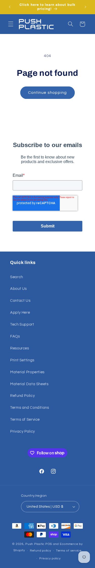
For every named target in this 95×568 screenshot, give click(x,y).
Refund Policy (22, 396)
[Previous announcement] (9, 6)
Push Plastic (35, 544)
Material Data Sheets (29, 384)
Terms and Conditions (29, 408)
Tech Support (22, 324)
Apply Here (20, 312)
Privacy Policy (22, 431)
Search (16, 277)
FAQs (15, 336)
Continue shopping (47, 93)
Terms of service (69, 550)
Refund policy (40, 550)
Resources (19, 348)
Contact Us (20, 301)
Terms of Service (25, 419)
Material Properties (27, 372)
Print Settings (22, 360)
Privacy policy (50, 558)
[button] (10, 24)
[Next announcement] (85, 6)
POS (48, 544)
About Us (18, 289)
